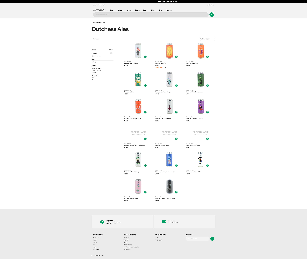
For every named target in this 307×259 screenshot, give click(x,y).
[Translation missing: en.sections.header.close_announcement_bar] (305, 1)
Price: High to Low (96, 70)
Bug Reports (127, 249)
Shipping (126, 240)
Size (93, 59)
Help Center (113, 223)
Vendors (94, 53)
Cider (94, 247)
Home (93, 22)
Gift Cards (96, 249)
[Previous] (127, 1)
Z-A (93, 79)
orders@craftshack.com (99, 5)
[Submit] (212, 239)
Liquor (94, 240)
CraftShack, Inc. (99, 255)
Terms (125, 242)
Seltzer (95, 242)
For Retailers (158, 240)
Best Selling (95, 76)
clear (111, 53)
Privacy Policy (128, 244)
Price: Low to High (96, 68)
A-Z (93, 77)
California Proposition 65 (131, 247)
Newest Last (95, 74)
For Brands (158, 238)
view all (110, 49)
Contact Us (127, 238)
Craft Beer (96, 238)
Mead (94, 244)
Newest (94, 72)
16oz (94, 62)
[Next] (180, 1)
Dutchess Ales (100, 22)
